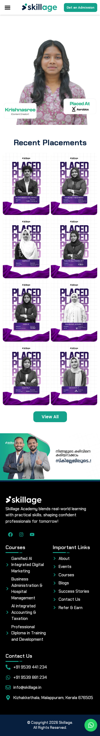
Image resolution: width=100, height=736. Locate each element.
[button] (7, 7)
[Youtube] (32, 534)
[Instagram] (21, 534)
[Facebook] (10, 534)
